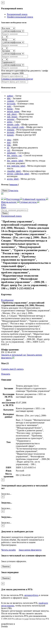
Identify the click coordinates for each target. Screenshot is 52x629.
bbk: (9, 145)
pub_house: (12, 116)
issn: (9, 142)
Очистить (13, 190)
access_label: (13, 179)
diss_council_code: (15, 127)
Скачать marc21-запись (12, 369)
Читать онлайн (8, 550)
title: (9, 98)
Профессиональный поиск (20, 17)
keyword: (11, 103)
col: (8, 150)
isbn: (9, 140)
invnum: (10, 132)
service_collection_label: (18, 173)
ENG (3, 204)
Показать (5, 374)
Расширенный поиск (17, 14)
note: (9, 106)
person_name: (13, 111)
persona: (11, 119)
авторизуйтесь (31, 595)
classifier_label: (14, 171)
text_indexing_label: (16, 166)
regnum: (10, 129)
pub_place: (12, 114)
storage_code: (13, 124)
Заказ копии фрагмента (30, 550)
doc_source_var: (14, 155)
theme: (10, 109)
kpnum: (10, 135)
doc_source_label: (15, 160)
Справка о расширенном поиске (17, 79)
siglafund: (11, 153)
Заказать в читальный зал (13, 355)
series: (10, 122)
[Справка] (38, 202)
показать (14, 184)
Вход (3, 207)
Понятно (6, 566)
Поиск (5, 191)
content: (10, 101)
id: (8, 147)
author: (10, 96)
